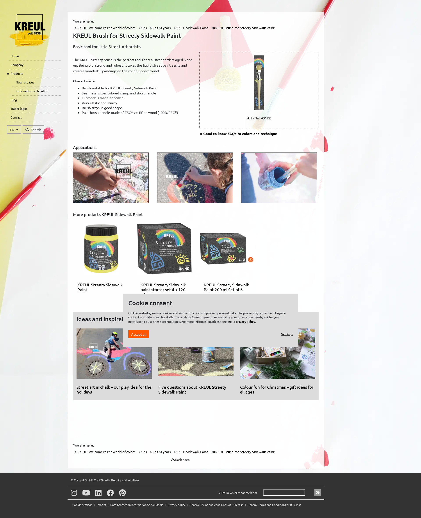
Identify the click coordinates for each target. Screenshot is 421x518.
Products (17, 73)
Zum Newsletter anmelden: (238, 493)
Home (15, 56)
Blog (14, 100)
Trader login (19, 108)
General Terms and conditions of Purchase (217, 505)
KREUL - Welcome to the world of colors (106, 28)
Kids (144, 28)
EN (12, 129)
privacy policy (245, 321)
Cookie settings (82, 505)
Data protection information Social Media (137, 505)
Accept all (138, 334)
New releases (25, 82)
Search (36, 129)
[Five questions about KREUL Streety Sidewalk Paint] (196, 355)
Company (17, 65)
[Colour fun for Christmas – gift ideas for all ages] (277, 355)
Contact (16, 117)
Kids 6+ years (161, 28)
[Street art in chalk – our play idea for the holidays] (114, 355)
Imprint (102, 505)
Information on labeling (32, 91)
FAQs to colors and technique (240, 133)
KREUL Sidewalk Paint (192, 28)
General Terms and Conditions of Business (274, 505)
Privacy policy (177, 505)
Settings (287, 334)
